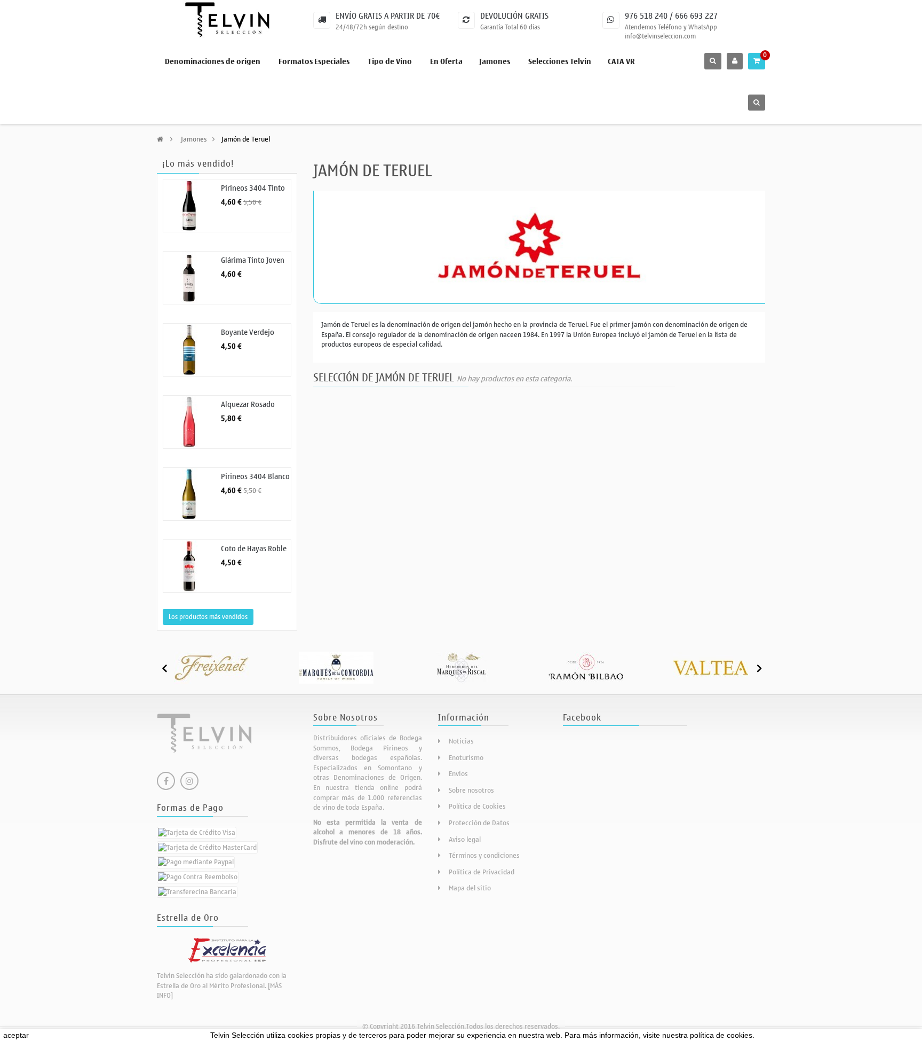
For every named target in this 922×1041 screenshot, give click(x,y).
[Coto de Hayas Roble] (189, 566)
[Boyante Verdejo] (189, 350)
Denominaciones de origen (212, 61)
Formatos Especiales (314, 61)
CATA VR (621, 61)
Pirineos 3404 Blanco (255, 477)
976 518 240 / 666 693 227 (671, 16)
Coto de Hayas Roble (254, 549)
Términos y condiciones (484, 855)
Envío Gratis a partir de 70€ (388, 16)
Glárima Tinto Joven (252, 260)
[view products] (211, 667)
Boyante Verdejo (247, 332)
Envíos (458, 774)
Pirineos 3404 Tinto (253, 188)
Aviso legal (465, 839)
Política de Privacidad (481, 872)
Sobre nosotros (471, 790)
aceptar (16, 1035)
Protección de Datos (479, 823)
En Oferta (446, 61)
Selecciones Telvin (559, 61)
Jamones (494, 61)
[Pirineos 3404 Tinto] (189, 205)
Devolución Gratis (514, 16)
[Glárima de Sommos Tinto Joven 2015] (189, 278)
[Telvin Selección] (227, 20)
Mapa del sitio (470, 888)
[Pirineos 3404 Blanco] (189, 494)
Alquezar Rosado (248, 405)
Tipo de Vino (390, 61)
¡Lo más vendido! (198, 163)
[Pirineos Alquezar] (189, 422)
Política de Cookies (477, 806)
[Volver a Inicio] (160, 139)
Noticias (461, 741)
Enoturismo (466, 758)
